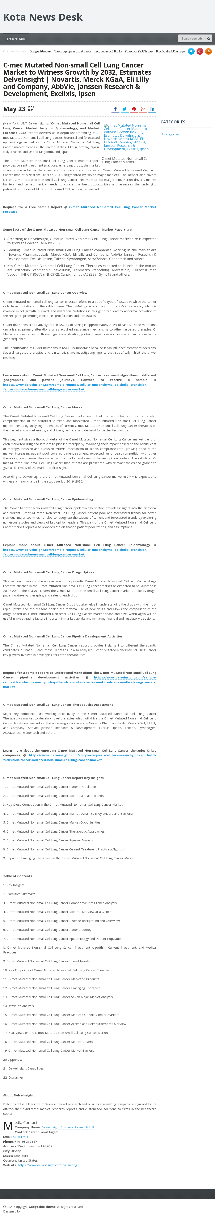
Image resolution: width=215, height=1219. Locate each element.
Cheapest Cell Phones (139, 51)
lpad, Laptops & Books (108, 51)
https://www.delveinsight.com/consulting (47, 1165)
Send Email (21, 1136)
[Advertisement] (188, 87)
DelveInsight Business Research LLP (67, 1127)
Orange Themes (33, 1211)
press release (16, 39)
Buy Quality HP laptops (170, 51)
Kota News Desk (43, 17)
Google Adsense (40, 51)
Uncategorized (170, 134)
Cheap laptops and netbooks (72, 51)
